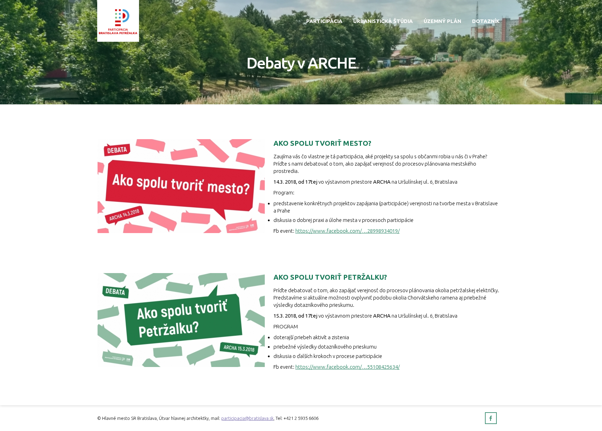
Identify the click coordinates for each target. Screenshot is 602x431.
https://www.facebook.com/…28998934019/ (347, 231)
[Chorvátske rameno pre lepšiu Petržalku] (118, 20)
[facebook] (491, 418)
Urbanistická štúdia (383, 21)
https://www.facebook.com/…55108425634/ (347, 367)
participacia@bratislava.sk (247, 418)
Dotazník (486, 21)
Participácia (324, 21)
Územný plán (442, 21)
